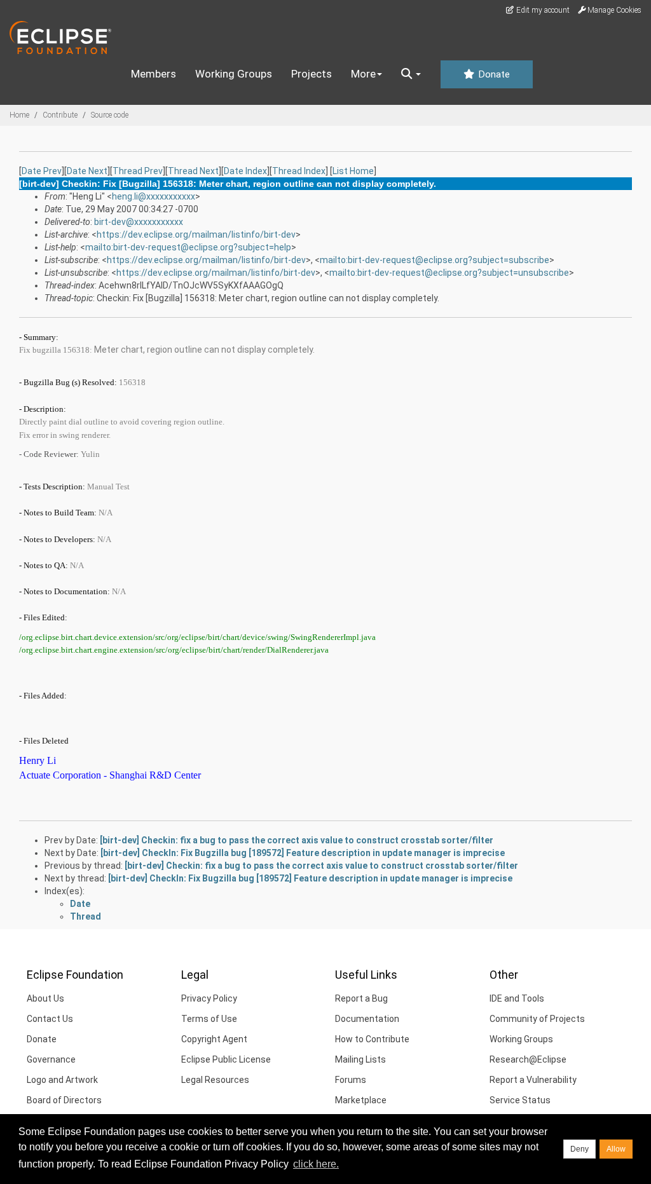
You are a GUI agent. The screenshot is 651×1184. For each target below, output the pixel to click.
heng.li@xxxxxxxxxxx (153, 196)
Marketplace (361, 1100)
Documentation (367, 1019)
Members (153, 73)
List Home (353, 171)
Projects (311, 73)
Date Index (245, 171)
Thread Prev (138, 171)
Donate (493, 74)
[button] (411, 74)
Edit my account (542, 10)
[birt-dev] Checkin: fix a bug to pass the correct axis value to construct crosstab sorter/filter (296, 840)
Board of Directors (64, 1100)
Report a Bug (361, 998)
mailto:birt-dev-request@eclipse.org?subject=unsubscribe (449, 273)
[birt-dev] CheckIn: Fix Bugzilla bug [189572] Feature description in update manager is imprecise (302, 853)
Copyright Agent (214, 1039)
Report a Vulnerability (533, 1080)
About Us (45, 998)
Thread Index (299, 171)
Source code (109, 115)
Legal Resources (215, 1080)
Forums (350, 1080)
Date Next (87, 171)
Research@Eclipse (528, 1059)
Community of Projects (537, 1019)
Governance (51, 1059)
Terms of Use (209, 1019)
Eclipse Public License (226, 1059)
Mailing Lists (360, 1059)
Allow (616, 1149)
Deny (579, 1149)
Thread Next (193, 171)
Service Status (520, 1100)
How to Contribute (372, 1039)
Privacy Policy (209, 998)
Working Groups (233, 73)
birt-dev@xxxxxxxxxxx (138, 222)
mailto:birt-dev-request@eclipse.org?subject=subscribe (434, 260)
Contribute (60, 115)
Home (19, 115)
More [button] (363, 73)
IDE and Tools (517, 998)
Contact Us (50, 1019)
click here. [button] (316, 1164)
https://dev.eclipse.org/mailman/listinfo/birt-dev (196, 234)
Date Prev (42, 171)
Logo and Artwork (62, 1080)
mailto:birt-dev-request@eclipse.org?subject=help (188, 247)
